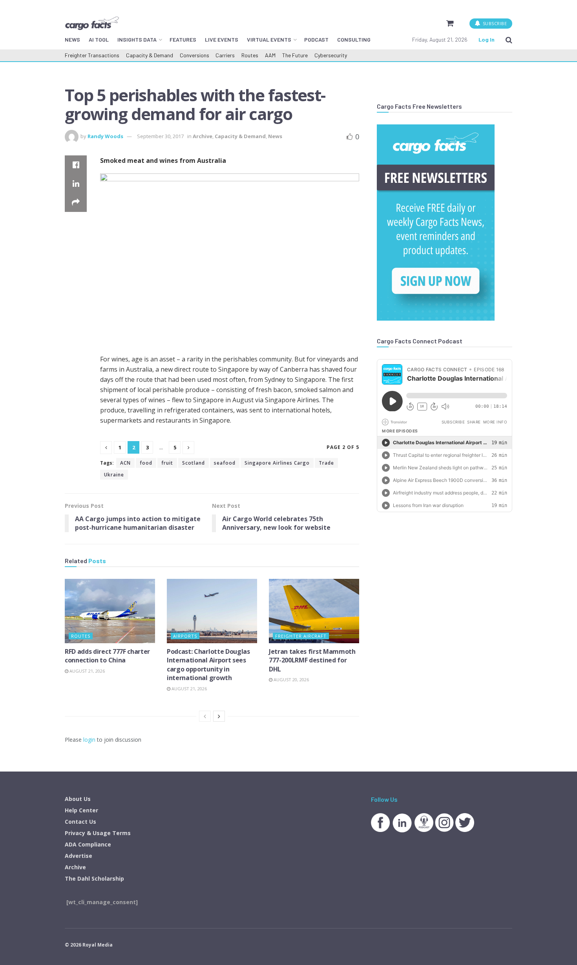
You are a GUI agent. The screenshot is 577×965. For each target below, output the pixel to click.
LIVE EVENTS (221, 39)
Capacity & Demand (149, 55)
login (89, 739)
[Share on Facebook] (76, 164)
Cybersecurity (330, 55)
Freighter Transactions (92, 55)
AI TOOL (99, 39)
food (146, 463)
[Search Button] (509, 39)
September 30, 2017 (160, 136)
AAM (270, 55)
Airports (185, 636)
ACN (125, 463)
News (275, 136)
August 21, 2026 (86, 671)
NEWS (72, 39)
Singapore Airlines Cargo (277, 463)
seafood (225, 463)
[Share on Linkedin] (76, 183)
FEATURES (183, 39)
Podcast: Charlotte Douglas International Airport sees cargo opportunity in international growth (208, 664)
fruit (167, 463)
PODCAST (316, 39)
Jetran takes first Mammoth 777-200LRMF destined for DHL (312, 660)
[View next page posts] (219, 716)
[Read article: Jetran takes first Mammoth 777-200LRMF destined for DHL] (314, 611)
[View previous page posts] (205, 716)
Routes (249, 55)
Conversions (194, 55)
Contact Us (80, 821)
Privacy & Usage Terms (98, 833)
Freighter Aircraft (301, 636)
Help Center (81, 810)
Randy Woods (105, 136)
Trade (326, 463)
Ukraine (114, 474)
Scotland (193, 463)
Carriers (225, 55)
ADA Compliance (88, 844)
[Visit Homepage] (92, 23)
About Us (78, 799)
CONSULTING (354, 39)
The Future (295, 55)
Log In (486, 39)
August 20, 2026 (290, 679)
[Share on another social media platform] (76, 202)
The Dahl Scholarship (94, 878)
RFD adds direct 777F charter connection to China (107, 655)
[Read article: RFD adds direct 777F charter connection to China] (110, 611)
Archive (202, 136)
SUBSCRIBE (494, 23)
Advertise (78, 855)
